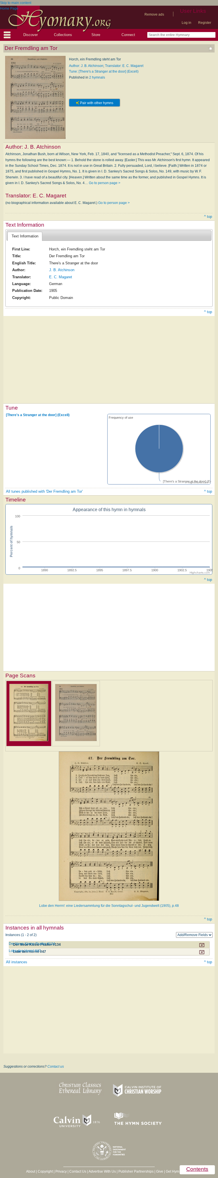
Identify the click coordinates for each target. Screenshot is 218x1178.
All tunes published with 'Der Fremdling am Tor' (44, 491)
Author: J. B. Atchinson (86, 66)
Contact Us (77, 1171)
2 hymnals (97, 77)
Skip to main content (15, 3)
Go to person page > (104, 183)
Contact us (55, 1067)
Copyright (45, 1171)
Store (95, 35)
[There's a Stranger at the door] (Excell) (38, 415)
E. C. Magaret (60, 277)
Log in (186, 23)
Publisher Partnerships (136, 1171)
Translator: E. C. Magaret (124, 66)
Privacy (61, 1171)
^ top (208, 216)
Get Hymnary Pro (179, 1171)
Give (159, 1171)
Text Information (25, 236)
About (30, 1171)
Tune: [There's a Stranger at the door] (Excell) (104, 71)
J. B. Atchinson (61, 270)
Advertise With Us (102, 1171)
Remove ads (154, 14)
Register (204, 23)
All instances (16, 962)
